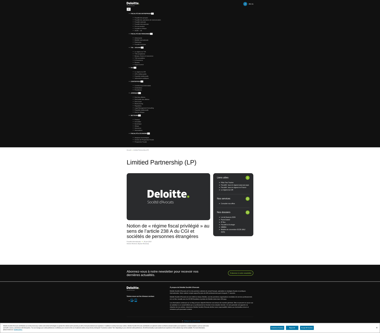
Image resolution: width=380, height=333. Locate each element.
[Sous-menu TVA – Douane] (142, 48)
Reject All (292, 328)
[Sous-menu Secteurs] (139, 115)
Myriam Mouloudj (143, 244)
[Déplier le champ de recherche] (245, 4)
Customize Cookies (277, 328)
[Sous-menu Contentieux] (142, 81)
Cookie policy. (18, 330)
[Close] (377, 328)
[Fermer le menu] (129, 9)
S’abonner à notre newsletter (240, 273)
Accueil (129, 150)
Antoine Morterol (132, 244)
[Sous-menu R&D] (135, 68)
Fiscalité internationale (134, 241)
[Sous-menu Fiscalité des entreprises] (152, 14)
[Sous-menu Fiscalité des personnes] (151, 34)
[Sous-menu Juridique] (139, 93)
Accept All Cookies (307, 328)
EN (252, 4)
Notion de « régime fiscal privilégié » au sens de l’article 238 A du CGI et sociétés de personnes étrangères (168, 231)
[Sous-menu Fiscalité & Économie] (148, 133)
